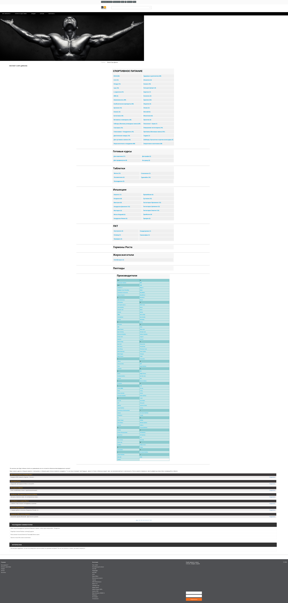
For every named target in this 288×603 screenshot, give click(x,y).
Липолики (129, 1)
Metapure (94, 595)
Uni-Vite (94, 568)
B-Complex (95, 596)
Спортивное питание (106, 1)
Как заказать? (6, 13)
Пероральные (116, 1)
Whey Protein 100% (97, 589)
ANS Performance (96, 581)
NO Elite (94, 572)
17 (149, 520)
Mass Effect (95, 576)
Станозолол (95, 598)
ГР (125, 1)
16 (147, 520)
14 (143, 520)
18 (150, 520)
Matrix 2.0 (94, 583)
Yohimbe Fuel (95, 585)
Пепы (134, 1)
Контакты (51, 13)
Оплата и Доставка (21, 13)
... (134, 520)
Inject (122, 1)
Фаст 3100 (95, 565)
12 (139, 520)
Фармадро (95, 570)
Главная (3, 562)
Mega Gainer (95, 587)
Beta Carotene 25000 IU (98, 593)
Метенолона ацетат (97, 578)
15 (145, 520)
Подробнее (272, 477)
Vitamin (94, 580)
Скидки (33, 13)
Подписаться (193, 599)
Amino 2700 (95, 591)
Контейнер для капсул (98, 566)
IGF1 (93, 574)
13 (141, 520)
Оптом (42, 13)
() (137, 520)
